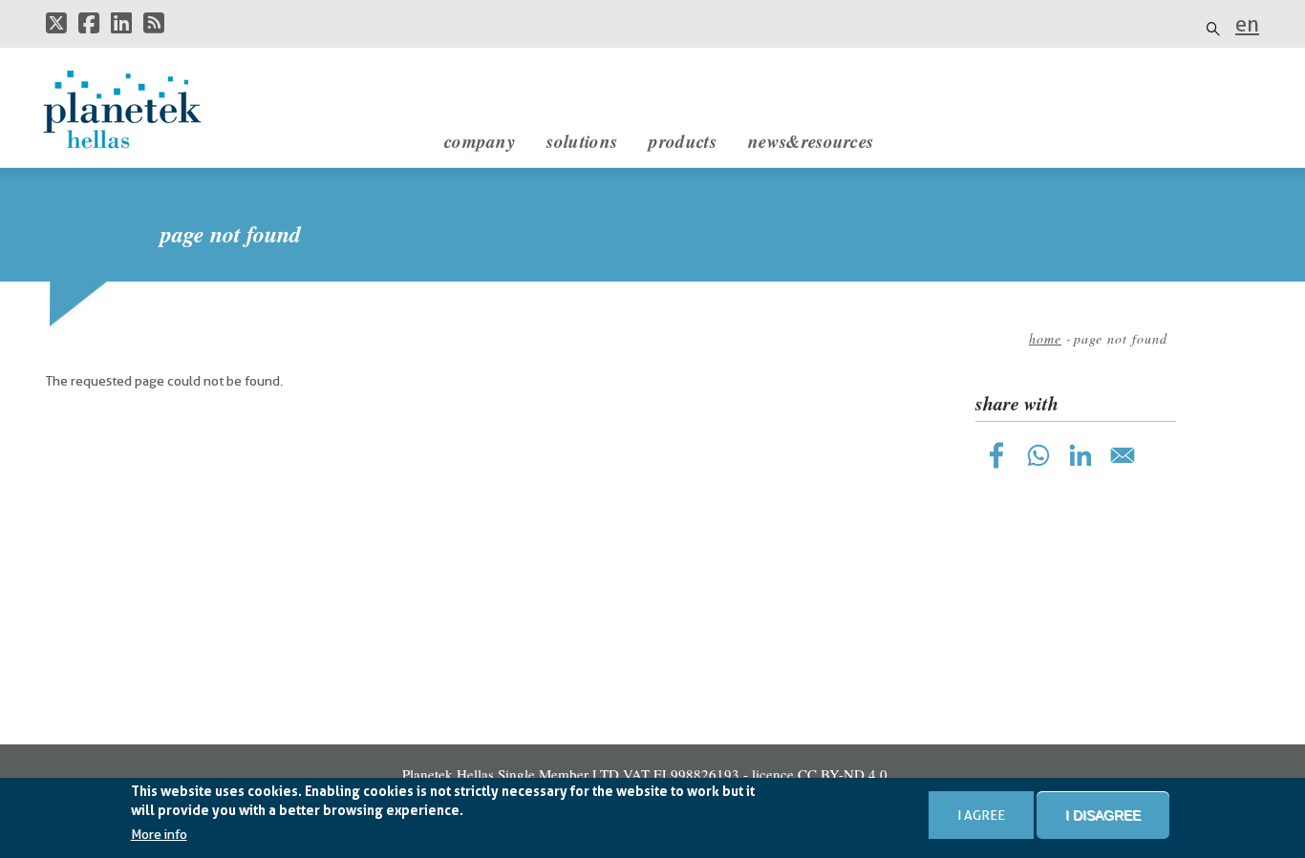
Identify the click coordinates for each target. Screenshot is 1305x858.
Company (479, 141)
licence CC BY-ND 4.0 (820, 774)
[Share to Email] (1122, 455)
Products (682, 141)
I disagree (1103, 815)
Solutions (581, 141)
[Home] (141, 110)
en (1247, 23)
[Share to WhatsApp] (1038, 455)
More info (159, 834)
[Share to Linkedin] (1080, 455)
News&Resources (810, 141)
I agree (981, 815)
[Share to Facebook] (996, 455)
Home (1045, 338)
